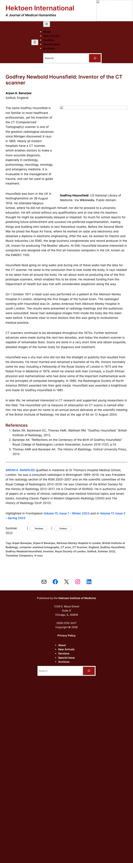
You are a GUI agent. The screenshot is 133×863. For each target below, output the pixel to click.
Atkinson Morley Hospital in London (78, 543)
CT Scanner (79, 547)
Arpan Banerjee (22, 543)
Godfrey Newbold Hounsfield (24, 551)
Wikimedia (87, 200)
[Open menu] (34, 42)
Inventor (48, 551)
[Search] (95, 58)
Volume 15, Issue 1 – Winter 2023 (66, 513)
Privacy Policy (66, 635)
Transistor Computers (19, 555)
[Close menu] (46, 24)
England (94, 547)
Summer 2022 (106, 551)
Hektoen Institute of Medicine (77, 598)
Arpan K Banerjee (44, 543)
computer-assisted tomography (39, 547)
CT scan (66, 547)
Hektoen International (40, 8)
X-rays (38, 555)
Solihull (91, 551)
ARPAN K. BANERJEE (20, 470)
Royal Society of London (70, 551)
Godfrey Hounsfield (112, 547)
